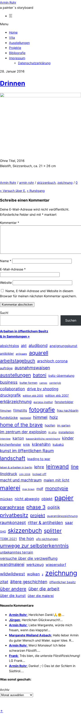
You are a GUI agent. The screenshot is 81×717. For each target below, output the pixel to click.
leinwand (57, 466)
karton (18, 438)
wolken (33, 574)
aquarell (38, 353)
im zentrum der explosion (23, 431)
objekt (46, 499)
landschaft (12, 458)
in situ (52, 432)
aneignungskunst (63, 346)
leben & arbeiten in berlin (16, 467)
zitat (4, 581)
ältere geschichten (28, 581)
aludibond (38, 345)
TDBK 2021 (8, 539)
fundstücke (9, 418)
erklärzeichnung (16, 401)
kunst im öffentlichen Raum (27, 450)
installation (66, 432)
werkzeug (35, 564)
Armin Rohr (8, 182)
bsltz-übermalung (61, 375)
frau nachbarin (67, 410)
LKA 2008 (24, 474)
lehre (39, 466)
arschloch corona (52, 361)
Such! (4, 313)
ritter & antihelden (45, 522)
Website (6, 282)
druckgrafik (10, 395)
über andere (13, 589)
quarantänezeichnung (62, 516)
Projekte (15, 48)
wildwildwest (12, 573)
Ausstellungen (19, 43)
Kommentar (9, 223)
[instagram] (10, 16)
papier (64, 498)
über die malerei (41, 596)
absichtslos (9, 346)
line (75, 467)
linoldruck (8, 474)
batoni (39, 375)
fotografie (42, 409)
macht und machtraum (21, 480)
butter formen (28, 382)
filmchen (5, 410)
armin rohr (26, 182)
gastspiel (25, 418)
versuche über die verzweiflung (29, 558)
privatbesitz (14, 515)
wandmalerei (12, 564)
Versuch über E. (13, 191)
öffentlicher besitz (62, 582)
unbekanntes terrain (16, 552)
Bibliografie (17, 53)
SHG (3, 531)
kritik (26, 444)
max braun (28, 489)
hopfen (50, 425)
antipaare (21, 353)
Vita (12, 37)
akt (24, 345)
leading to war (38, 459)
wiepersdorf (56, 565)
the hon (26, 538)
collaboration (12, 388)
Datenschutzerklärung (34, 63)
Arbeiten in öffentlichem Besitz (24, 331)
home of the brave (21, 425)
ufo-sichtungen (47, 539)
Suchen (70, 320)
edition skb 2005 (33, 395)
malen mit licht (56, 480)
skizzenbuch (46, 182)
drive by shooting (42, 389)
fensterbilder (64, 402)
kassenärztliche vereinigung (43, 438)
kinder (68, 438)
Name (5, 261)
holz (54, 417)
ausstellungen (15, 375)
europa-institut (43, 402)
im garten (63, 425)
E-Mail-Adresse (13, 269)
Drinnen (12, 83)
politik (53, 507)
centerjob (55, 382)
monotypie (56, 488)
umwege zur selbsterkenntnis (34, 546)
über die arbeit (43, 589)
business (9, 382)
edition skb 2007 (57, 395)
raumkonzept (13, 522)
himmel (40, 417)
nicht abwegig (27, 499)
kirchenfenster (10, 444)
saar (69, 522)
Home (13, 32)
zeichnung (65, 182)
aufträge (6, 368)
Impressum (17, 58)
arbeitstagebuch (17, 360)
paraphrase (12, 507)
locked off (39, 474)
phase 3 (35, 507)
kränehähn (41, 444)
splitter (53, 530)
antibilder (7, 353)
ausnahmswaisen (32, 367)
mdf (39, 488)
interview (5, 438)
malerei (10, 487)
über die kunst (13, 595)
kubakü (58, 444)
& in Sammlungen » (15, 336)
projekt (37, 515)
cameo (43, 382)
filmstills (20, 410)
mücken (6, 499)
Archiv (4, 690)
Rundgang (36, 191)
